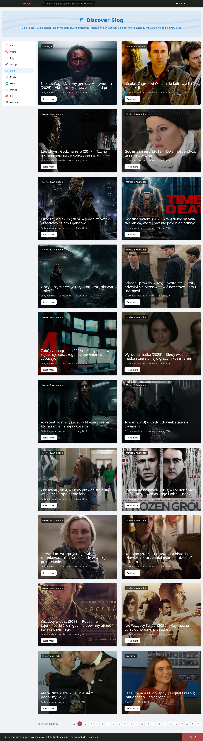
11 (136, 723)
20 (187, 723)
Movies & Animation (52, 114)
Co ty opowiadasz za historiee (56, 92)
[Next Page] (192, 723)
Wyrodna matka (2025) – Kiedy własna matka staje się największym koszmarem (158, 356)
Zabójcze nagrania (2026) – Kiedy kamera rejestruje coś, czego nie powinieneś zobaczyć (75, 354)
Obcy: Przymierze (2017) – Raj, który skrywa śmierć (77, 288)
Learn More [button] (94, 737)
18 (176, 723)
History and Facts (51, 655)
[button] (68, 3)
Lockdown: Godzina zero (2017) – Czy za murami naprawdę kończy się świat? (74, 153)
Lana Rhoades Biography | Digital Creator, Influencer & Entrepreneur (160, 695)
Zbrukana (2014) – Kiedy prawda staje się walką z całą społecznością (75, 491)
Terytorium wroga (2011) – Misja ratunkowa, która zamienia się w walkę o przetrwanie (74, 557)
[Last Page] (198, 723)
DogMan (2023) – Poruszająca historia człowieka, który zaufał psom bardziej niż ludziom (158, 557)
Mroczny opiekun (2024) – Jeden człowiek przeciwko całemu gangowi (75, 220)
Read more (48, 98)
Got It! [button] (192, 737)
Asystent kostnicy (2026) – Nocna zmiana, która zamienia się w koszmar (75, 424)
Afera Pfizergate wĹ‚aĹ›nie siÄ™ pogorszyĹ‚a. (67, 695)
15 (159, 723)
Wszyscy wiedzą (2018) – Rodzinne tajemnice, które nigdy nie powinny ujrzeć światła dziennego (76, 625)
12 (142, 723)
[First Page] (74, 723)
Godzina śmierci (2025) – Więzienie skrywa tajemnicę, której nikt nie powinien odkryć (160, 220)
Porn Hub (129, 701)
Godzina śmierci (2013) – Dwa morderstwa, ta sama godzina (160, 153)
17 (170, 723)
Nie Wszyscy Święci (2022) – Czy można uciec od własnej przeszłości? (157, 627)
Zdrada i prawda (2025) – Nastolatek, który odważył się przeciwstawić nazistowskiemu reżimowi (160, 286)
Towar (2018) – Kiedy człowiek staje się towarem (156, 424)
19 (181, 723)
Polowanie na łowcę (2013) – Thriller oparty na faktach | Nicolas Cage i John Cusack (160, 491)
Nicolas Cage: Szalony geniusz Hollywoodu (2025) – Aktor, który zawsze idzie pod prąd (76, 85)
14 (153, 723)
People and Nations (136, 46)
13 (147, 723)
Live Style (47, 46)
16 (164, 723)
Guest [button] (181, 3)
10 (130, 723)
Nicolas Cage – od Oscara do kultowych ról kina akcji (160, 85)
